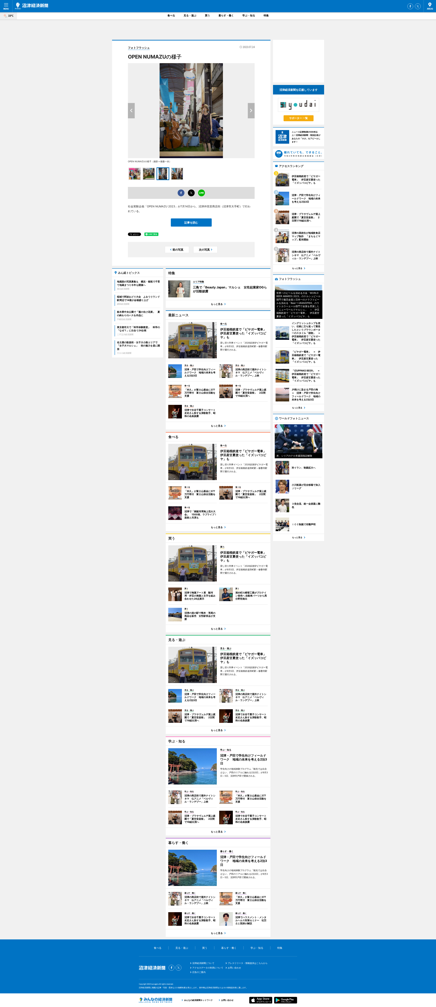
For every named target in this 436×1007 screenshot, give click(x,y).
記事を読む (191, 222)
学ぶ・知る (248, 15)
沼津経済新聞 (31, 6)
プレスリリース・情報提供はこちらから (248, 963)
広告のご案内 (199, 972)
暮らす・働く (226, 15)
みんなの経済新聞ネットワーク (155, 1000)
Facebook (410, 6)
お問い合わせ (234, 967)
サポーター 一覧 (298, 118)
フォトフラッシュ (139, 47)
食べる (171, 15)
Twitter (418, 6)
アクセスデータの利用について (207, 967)
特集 (266, 15)
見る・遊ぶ (190, 15)
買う (207, 15)
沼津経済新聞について (203, 963)
